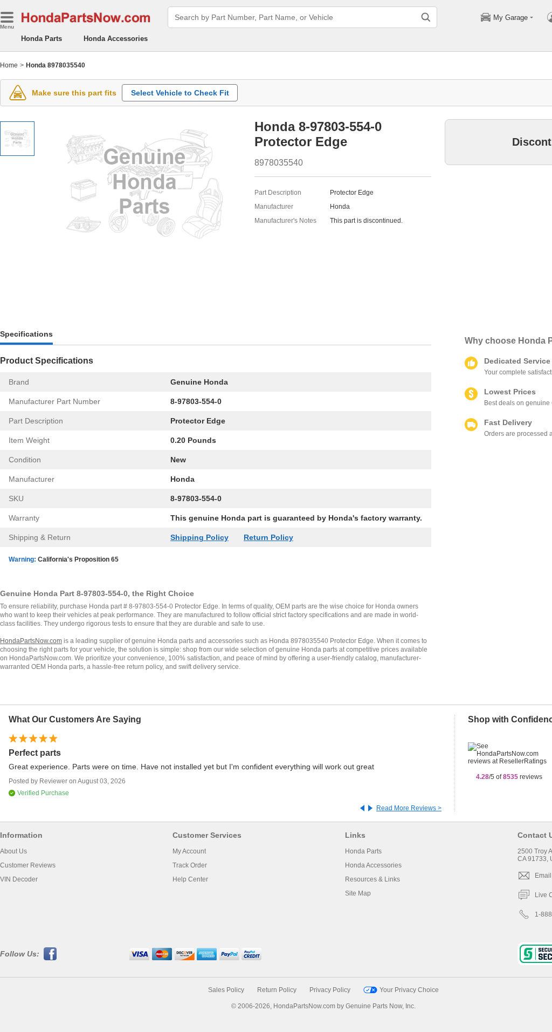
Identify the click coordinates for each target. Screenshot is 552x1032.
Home (9, 65)
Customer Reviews (28, 865)
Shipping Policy (199, 537)
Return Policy (268, 537)
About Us (13, 851)
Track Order (189, 865)
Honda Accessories (116, 39)
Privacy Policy (329, 990)
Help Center (190, 879)
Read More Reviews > (408, 808)
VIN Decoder (19, 879)
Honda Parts (41, 39)
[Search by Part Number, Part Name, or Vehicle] (425, 17)
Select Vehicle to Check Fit (180, 92)
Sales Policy (226, 990)
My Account (189, 851)
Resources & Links (372, 879)
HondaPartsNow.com (31, 641)
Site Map (358, 893)
